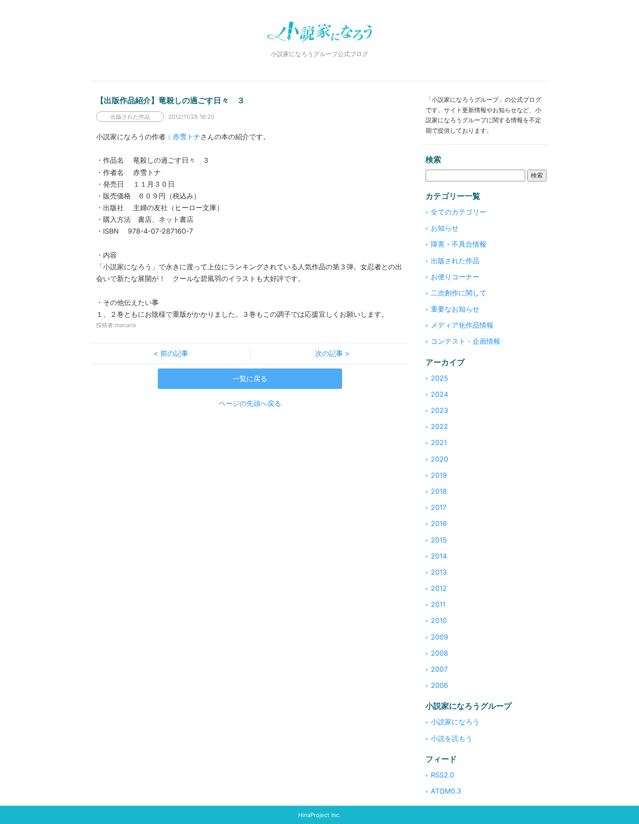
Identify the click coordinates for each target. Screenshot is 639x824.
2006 (439, 685)
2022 (439, 426)
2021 (439, 442)
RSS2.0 (442, 774)
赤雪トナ (186, 136)
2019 (439, 475)
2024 (439, 394)
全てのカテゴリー (458, 212)
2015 (439, 540)
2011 (438, 604)
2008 (439, 653)
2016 (439, 523)
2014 (439, 556)
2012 (439, 588)
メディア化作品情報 (462, 325)
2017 (438, 507)
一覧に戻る (250, 378)
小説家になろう (455, 721)
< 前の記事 (174, 353)
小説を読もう (452, 738)
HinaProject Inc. (319, 814)
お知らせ (445, 228)
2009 (439, 637)
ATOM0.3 (446, 791)
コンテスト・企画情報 (465, 341)
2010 (439, 620)
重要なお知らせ (455, 309)
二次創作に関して (458, 292)
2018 (439, 491)
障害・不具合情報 (458, 244)
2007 (439, 669)
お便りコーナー (455, 276)
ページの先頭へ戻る (250, 403)
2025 (439, 378)
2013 (439, 572)
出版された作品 (455, 260)
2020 (439, 459)
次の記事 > (329, 353)
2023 (439, 410)
